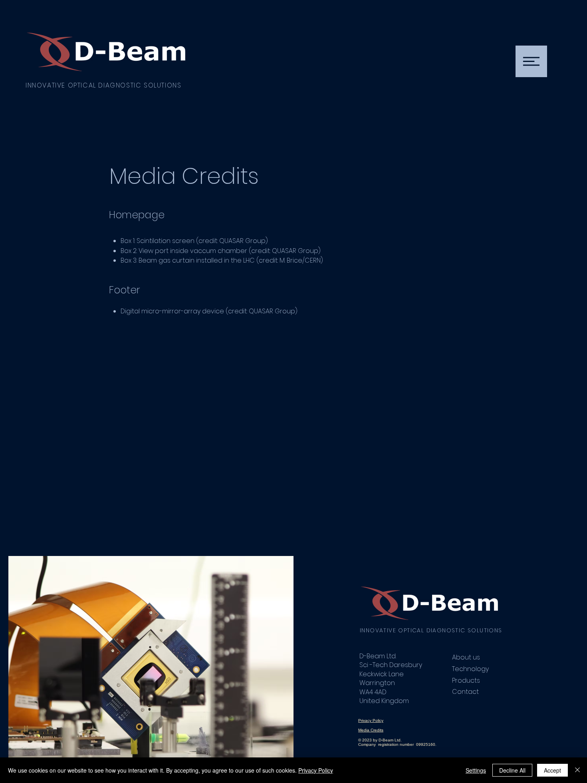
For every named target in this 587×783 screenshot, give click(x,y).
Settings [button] (476, 770)
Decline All (512, 770)
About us (466, 657)
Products (466, 680)
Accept (552, 770)
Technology (470, 668)
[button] (531, 61)
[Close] (577, 770)
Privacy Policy (315, 770)
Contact (465, 691)
